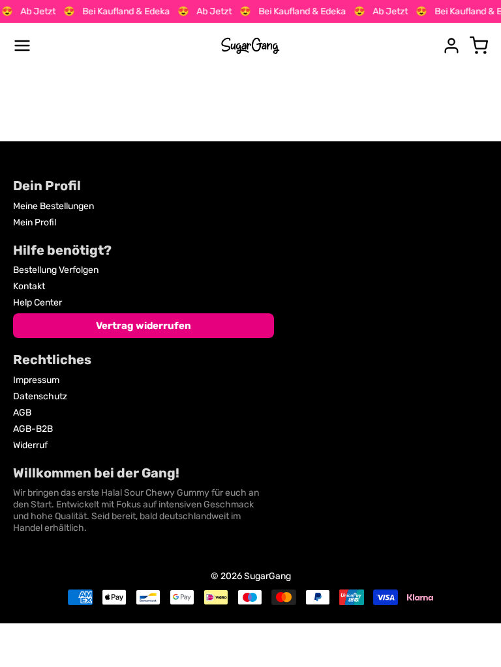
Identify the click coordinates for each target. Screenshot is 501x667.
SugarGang (267, 576)
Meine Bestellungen (53, 206)
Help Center (37, 302)
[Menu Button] (22, 45)
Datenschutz (40, 396)
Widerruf (30, 445)
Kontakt (29, 286)
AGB (22, 412)
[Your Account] (451, 45)
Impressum (36, 380)
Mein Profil (34, 222)
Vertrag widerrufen (143, 326)
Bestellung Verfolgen (56, 270)
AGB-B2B (33, 428)
